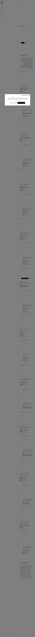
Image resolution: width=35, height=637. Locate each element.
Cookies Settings (13, 102)
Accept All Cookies (21, 102)
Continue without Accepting (26, 95)
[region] (17, 100)
